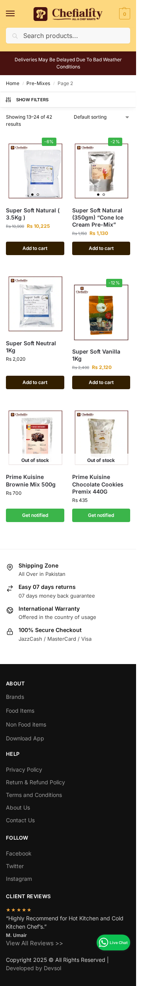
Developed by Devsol (33, 968)
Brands (15, 696)
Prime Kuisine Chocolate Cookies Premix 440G (97, 483)
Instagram (19, 878)
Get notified (35, 515)
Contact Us (20, 820)
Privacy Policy (24, 769)
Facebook (19, 853)
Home (12, 83)
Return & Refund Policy (35, 782)
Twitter (15, 866)
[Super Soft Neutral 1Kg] (35, 304)
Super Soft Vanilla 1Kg (96, 355)
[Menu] (18, 14)
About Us (18, 807)
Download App (25, 738)
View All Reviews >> (34, 943)
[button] (123, 13)
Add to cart (34, 248)
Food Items (20, 710)
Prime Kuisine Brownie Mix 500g (31, 480)
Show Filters (32, 99)
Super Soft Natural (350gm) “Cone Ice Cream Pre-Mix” (97, 217)
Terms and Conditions (34, 794)
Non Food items (27, 724)
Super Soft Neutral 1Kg (31, 347)
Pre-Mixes (38, 83)
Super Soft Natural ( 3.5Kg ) (33, 214)
